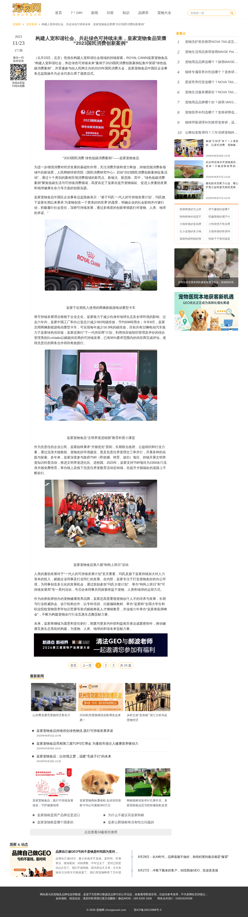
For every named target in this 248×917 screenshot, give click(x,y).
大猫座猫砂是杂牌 (190, 223)
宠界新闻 (31, 24)
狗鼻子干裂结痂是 (219, 238)
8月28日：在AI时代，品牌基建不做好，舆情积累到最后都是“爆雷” (183, 856)
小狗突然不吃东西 (219, 223)
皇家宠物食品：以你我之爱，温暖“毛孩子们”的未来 (73, 756)
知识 (125, 13)
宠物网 (17, 24)
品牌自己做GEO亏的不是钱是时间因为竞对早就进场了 (93, 851)
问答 (110, 13)
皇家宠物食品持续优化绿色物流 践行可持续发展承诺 (74, 731)
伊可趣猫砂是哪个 (219, 209)
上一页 (87, 665)
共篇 (125, 665)
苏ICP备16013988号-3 (147, 909)
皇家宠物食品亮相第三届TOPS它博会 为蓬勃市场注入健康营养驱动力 (87, 743)
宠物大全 (164, 13)
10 (179, 132)
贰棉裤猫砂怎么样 (190, 209)
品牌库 (143, 13)
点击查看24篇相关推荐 (100, 832)
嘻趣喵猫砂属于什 (219, 216)
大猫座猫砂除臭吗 (219, 231)
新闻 (94, 13)
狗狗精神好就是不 (190, 216)
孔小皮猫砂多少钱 (190, 231)
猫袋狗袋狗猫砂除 (190, 238)
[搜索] (231, 13)
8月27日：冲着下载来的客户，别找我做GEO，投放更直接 (178, 870)
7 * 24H (76, 13)
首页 (58, 13)
